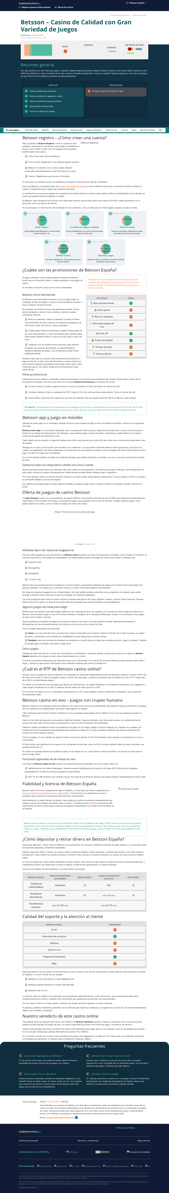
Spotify (148, 1133)
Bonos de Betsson (59, 130)
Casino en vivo (111, 130)
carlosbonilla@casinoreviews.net (60, 1117)
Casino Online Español (120, 15)
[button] (13, 130)
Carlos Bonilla (37, 35)
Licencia (124, 130)
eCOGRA (92, 803)
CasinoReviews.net (27, 1152)
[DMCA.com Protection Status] (102, 1152)
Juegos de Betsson (94, 130)
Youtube (133, 1133)
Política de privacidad (28, 1140)
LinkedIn (76, 1117)
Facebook (138, 1133)
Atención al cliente (147, 130)
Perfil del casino (31, 130)
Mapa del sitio (144, 1140)
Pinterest (128, 1133)
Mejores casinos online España (36, 7)
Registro (45, 130)
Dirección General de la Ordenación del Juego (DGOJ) (46, 793)
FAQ (160, 130)
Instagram (143, 1133)
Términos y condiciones (88, 1140)
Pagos (133, 130)
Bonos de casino (65, 7)
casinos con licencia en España (72, 186)
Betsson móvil (76, 130)
